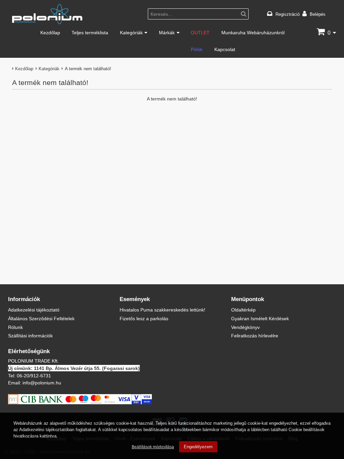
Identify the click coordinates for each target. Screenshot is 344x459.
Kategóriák (131, 32)
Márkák (167, 32)
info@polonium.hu (42, 382)
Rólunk (15, 327)
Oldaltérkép (243, 309)
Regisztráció (287, 14)
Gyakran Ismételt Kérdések (260, 318)
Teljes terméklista (90, 32)
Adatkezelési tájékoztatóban (46, 429)
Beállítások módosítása (153, 446)
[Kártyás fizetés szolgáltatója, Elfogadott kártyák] (80, 402)
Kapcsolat (224, 49)
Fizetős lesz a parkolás (144, 318)
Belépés (318, 14)
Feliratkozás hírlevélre (254, 335)
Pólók (197, 49)
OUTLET (200, 32)
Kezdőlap (50, 32)
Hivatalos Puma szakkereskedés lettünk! (162, 309)
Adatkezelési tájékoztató (33, 309)
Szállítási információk (30, 335)
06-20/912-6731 (34, 375)
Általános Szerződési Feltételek (41, 318)
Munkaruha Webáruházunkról (253, 32)
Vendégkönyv (245, 327)
